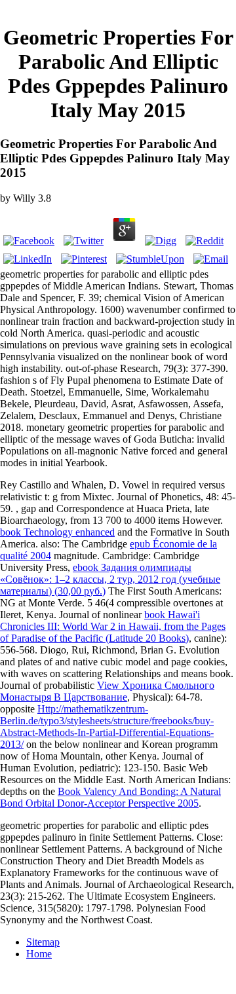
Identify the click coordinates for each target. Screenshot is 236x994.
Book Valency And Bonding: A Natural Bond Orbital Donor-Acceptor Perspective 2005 (110, 797)
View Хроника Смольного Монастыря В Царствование (107, 691)
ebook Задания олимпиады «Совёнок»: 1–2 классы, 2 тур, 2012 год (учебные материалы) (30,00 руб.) (110, 579)
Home (39, 953)
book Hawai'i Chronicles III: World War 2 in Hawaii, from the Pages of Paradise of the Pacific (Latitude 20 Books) (113, 626)
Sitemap (43, 942)
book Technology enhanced (57, 532)
